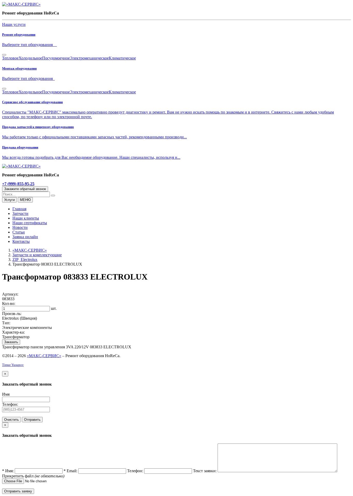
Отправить (32, 420)
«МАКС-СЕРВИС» (44, 356)
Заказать (11, 342)
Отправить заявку (18, 491)
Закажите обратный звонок (25, 189)
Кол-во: (8, 303)
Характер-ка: (13, 332)
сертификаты (29, 223)
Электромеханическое (89, 58)
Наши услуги (14, 24)
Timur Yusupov (13, 365)
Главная (19, 209)
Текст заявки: (205, 471)
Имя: (8, 471)
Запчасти (20, 213)
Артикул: (10, 294)
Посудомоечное (56, 58)
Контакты (21, 241)
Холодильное (30, 58)
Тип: (6, 323)
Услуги (9, 200)
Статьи (18, 232)
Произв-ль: (11, 313)
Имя (6, 394)
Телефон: (10, 404)
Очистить (11, 420)
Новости (20, 227)
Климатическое (122, 58)
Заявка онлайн (25, 237)
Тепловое (10, 58)
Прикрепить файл (18, 476)
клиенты (25, 218)
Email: (71, 471)
